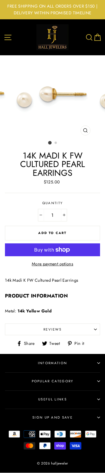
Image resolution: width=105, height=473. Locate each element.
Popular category (53, 381)
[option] (52, 9)
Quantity (52, 203)
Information (52, 363)
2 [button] (56, 143)
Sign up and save (52, 417)
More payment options (52, 264)
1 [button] (50, 143)
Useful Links (52, 399)
